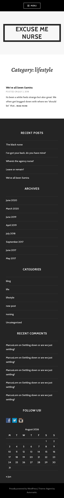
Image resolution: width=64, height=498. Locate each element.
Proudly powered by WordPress (23, 488)
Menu (34, 5)
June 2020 (11, 200)
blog (8, 281)
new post (11, 305)
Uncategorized (14, 322)
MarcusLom (12, 345)
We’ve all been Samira (19, 87)
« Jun (8, 476)
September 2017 (14, 241)
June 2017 (11, 250)
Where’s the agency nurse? (20, 161)
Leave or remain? (15, 169)
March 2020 (12, 208)
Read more (22, 106)
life (7, 289)
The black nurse (14, 144)
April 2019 (11, 225)
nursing (10, 314)
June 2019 (11, 217)
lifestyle (10, 297)
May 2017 (11, 258)
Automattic (32, 492)
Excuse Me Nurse (32, 32)
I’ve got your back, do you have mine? (26, 153)
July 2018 (10, 233)
